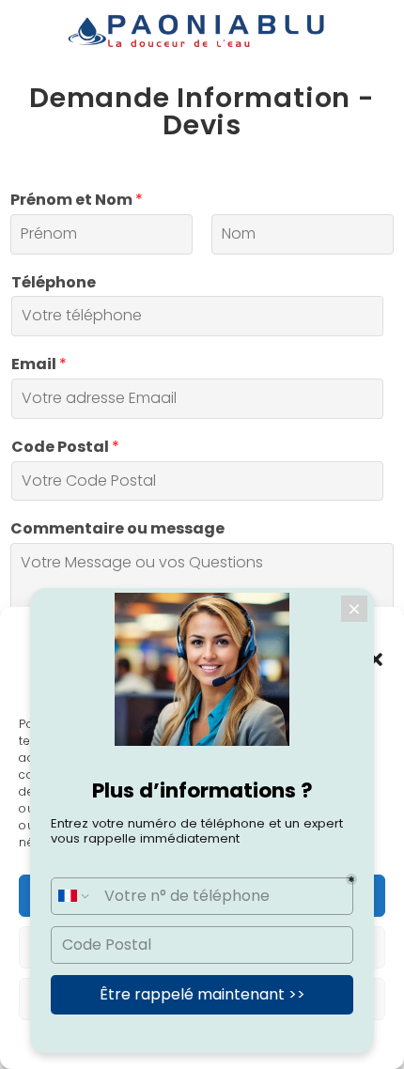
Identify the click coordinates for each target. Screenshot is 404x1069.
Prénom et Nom (76, 200)
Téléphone (53, 283)
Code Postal (65, 447)
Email (39, 365)
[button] (375, 659)
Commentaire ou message (117, 529)
